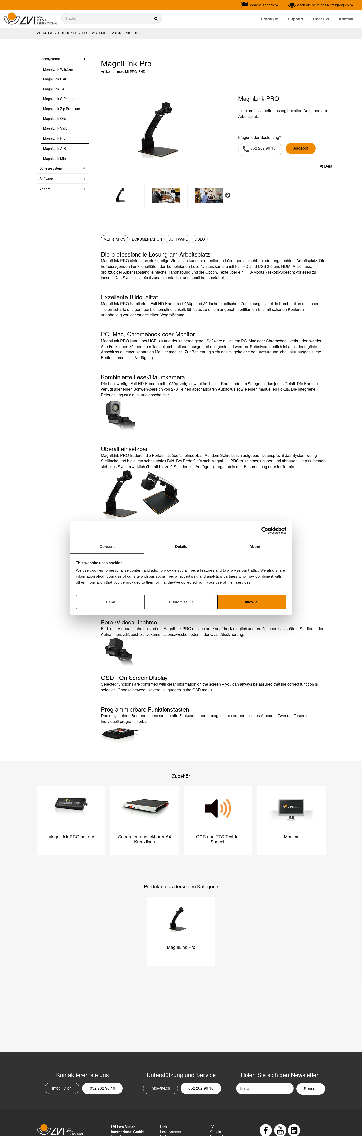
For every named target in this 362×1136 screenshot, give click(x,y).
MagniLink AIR (54, 148)
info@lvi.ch (62, 1088)
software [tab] (178, 239)
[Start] (30, 18)
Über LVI (321, 19)
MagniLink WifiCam (58, 69)
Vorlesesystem (50, 168)
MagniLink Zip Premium (61, 108)
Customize (178, 602)
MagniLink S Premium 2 (61, 98)
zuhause (45, 32)
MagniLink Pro (124, 32)
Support (295, 19)
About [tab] (254, 546)
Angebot (300, 148)
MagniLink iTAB (55, 78)
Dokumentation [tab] (147, 239)
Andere (45, 188)
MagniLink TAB (54, 88)
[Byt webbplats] (283, 5)
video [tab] (199, 239)
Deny (110, 602)
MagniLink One (55, 118)
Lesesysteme (94, 32)
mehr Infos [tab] (114, 239)
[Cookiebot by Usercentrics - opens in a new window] (264, 530)
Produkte (269, 19)
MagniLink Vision (56, 128)
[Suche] (111, 18)
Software (46, 178)
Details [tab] (181, 546)
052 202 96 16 (263, 148)
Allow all (252, 602)
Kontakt (346, 19)
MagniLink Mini (54, 158)
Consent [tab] (107, 546)
